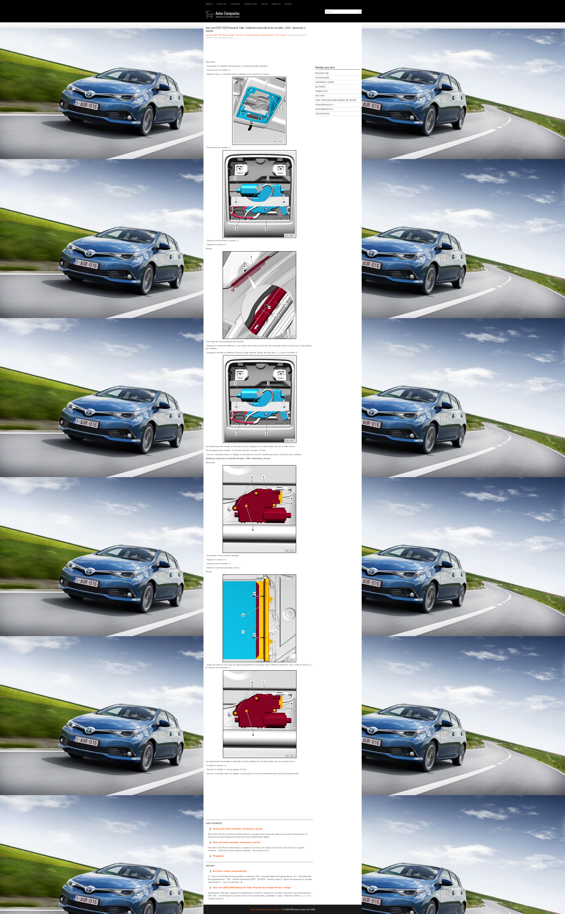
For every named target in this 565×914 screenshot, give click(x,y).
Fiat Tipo (264, 4)
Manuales (209, 4)
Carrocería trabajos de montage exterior (259, 35)
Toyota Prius (322, 114)
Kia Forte (288, 4)
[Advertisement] (259, 50)
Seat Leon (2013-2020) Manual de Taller (220, 35)
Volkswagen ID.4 (324, 109)
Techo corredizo (280, 35)
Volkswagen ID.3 (324, 105)
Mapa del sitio (268, 909)
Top (258, 909)
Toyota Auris (235, 4)
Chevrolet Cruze (250, 4)
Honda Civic (276, 4)
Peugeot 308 (221, 4)
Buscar (278, 909)
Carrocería (239, 35)
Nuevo (252, 909)
